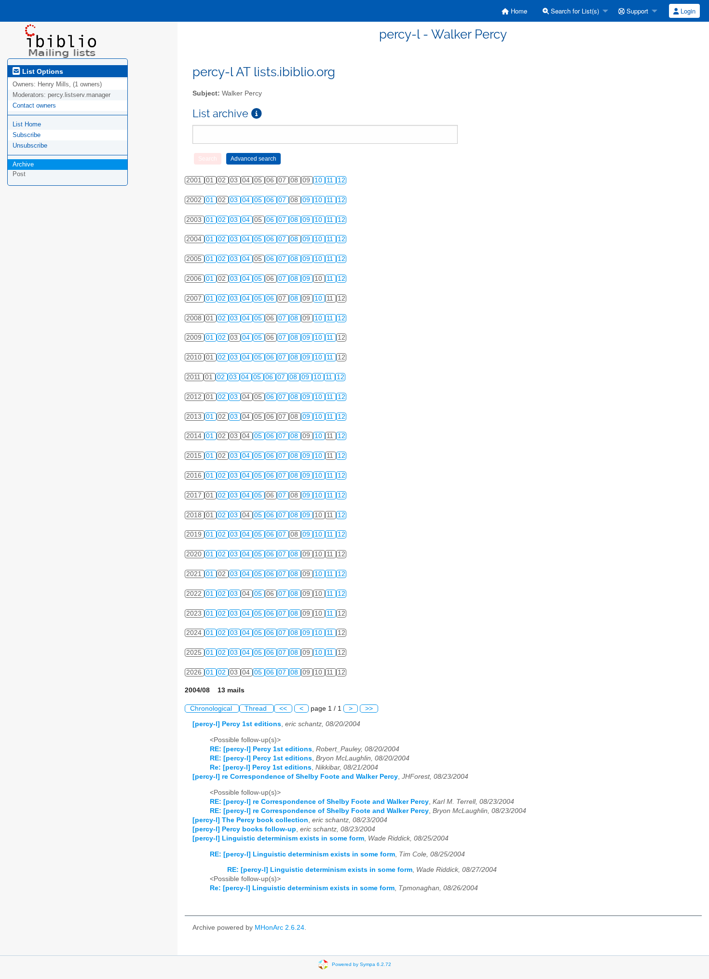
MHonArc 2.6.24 (279, 927)
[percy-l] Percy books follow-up (244, 829)
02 (223, 219)
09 (307, 200)
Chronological (212, 708)
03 (235, 200)
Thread (257, 708)
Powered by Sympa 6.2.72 (361, 963)
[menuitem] (514, 11)
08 (295, 219)
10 (319, 180)
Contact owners (34, 105)
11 (331, 180)
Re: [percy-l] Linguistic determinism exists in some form (302, 888)
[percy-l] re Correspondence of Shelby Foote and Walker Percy (295, 776)
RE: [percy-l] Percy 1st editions (261, 749)
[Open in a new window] (256, 114)
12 (341, 180)
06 (271, 200)
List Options (41, 71)
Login (687, 10)
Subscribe (27, 134)
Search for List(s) (574, 10)
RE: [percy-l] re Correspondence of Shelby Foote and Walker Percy (319, 801)
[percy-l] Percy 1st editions (236, 724)
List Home (27, 124)
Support (636, 10)
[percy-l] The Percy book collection (250, 820)
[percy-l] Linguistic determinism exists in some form (278, 838)
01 (211, 200)
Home (518, 10)
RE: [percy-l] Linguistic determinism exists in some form (302, 854)
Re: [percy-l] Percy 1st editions (261, 767)
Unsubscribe (30, 145)
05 (259, 200)
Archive (23, 164)
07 (283, 200)
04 (247, 200)
